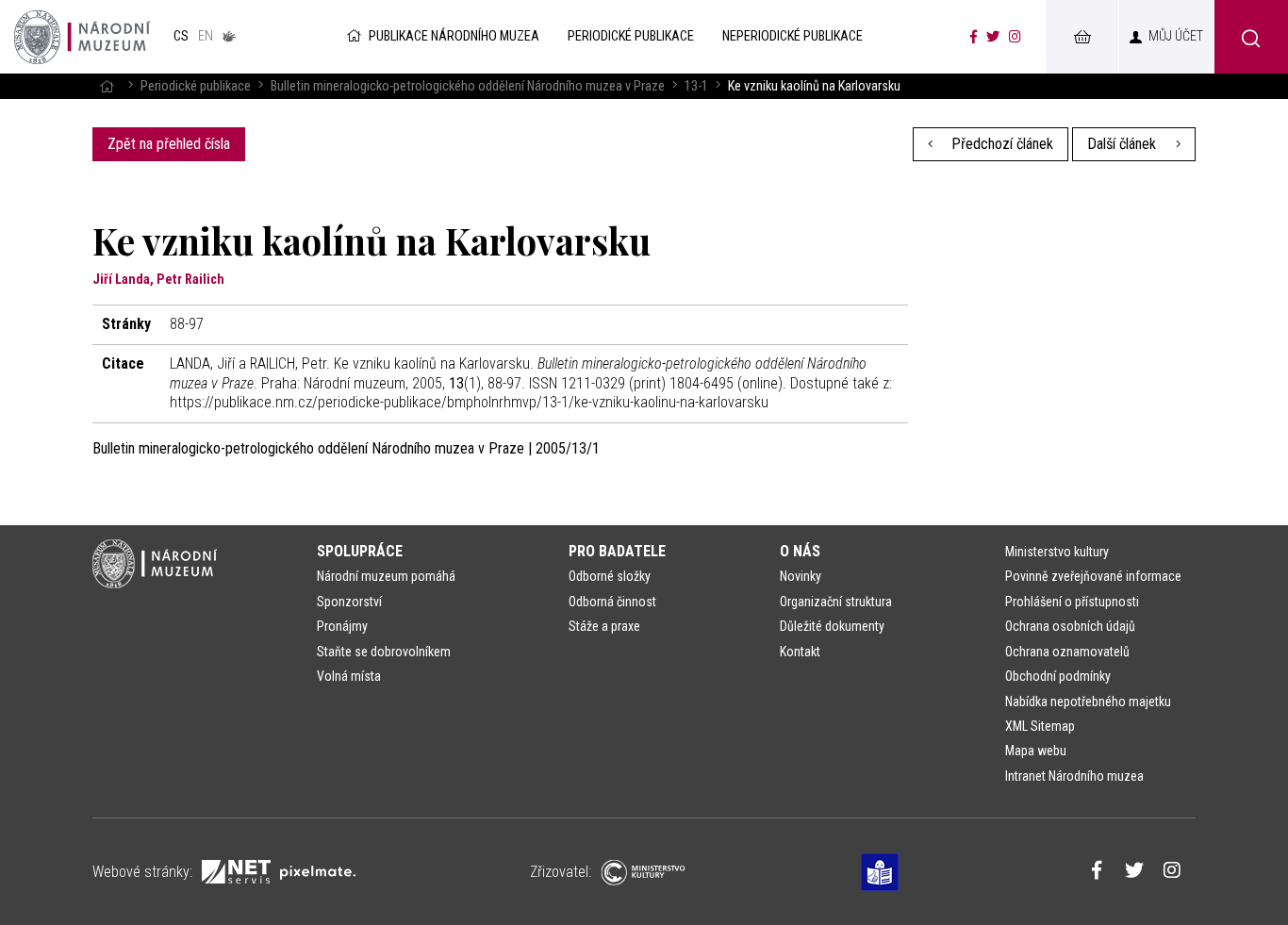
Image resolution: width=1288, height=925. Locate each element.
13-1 (696, 86)
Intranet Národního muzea (1074, 776)
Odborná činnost (612, 601)
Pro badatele (617, 551)
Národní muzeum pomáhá (386, 576)
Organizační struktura (836, 601)
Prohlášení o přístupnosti (1072, 601)
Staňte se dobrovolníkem (384, 651)
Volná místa (349, 676)
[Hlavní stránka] (106, 86)
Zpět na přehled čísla (168, 144)
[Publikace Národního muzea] (82, 37)
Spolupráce (360, 551)
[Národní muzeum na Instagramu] (1015, 36)
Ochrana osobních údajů (1070, 626)
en (205, 36)
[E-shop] (1081, 37)
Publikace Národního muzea (454, 36)
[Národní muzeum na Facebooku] (974, 36)
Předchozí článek (1000, 144)
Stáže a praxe (604, 626)
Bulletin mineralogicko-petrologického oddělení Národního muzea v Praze (468, 86)
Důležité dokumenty (832, 626)
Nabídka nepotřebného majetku (1088, 701)
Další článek (1123, 144)
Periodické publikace (195, 86)
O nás (800, 551)
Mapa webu (1035, 750)
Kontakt (800, 651)
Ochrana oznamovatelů (1067, 651)
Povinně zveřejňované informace (1093, 576)
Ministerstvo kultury (1057, 551)
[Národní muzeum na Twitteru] (993, 36)
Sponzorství (349, 601)
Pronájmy (342, 626)
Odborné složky (610, 576)
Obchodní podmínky (1058, 676)
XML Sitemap (1040, 726)
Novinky (800, 576)
